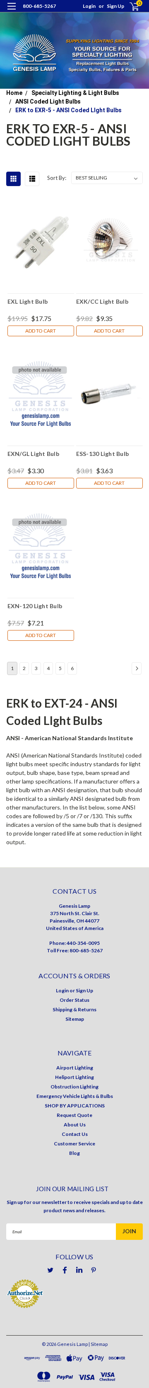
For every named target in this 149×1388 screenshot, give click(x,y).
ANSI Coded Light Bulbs (48, 101)
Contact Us (75, 1134)
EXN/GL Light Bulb (33, 453)
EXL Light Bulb (27, 301)
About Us (75, 1124)
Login (89, 6)
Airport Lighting (74, 1068)
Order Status (74, 1000)
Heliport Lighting (74, 1077)
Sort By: (56, 178)
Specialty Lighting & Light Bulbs (75, 93)
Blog (74, 1153)
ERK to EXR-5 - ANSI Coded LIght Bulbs (68, 110)
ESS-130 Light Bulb (102, 453)
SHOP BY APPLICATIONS (75, 1105)
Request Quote (74, 1115)
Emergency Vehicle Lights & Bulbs (74, 1096)
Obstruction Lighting (74, 1086)
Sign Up (115, 6)
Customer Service (74, 1143)
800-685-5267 (39, 6)
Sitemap (74, 1019)
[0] (129, 6)
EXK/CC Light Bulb (102, 301)
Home (14, 93)
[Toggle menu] (11, 11)
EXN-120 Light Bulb (34, 605)
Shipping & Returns (74, 1009)
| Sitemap (98, 1344)
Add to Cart (40, 331)
